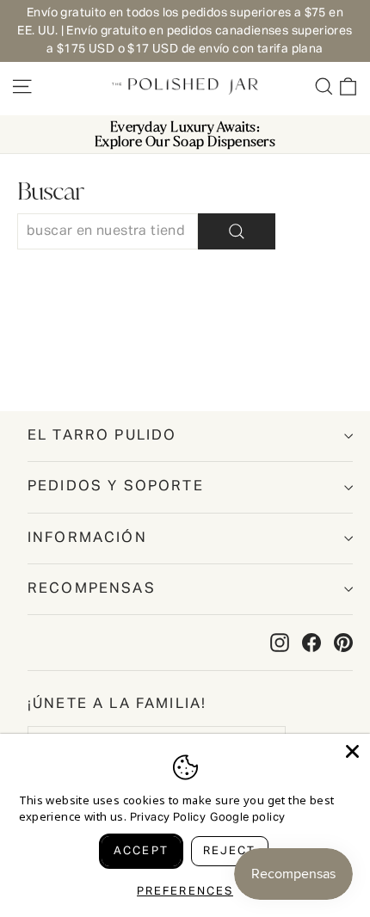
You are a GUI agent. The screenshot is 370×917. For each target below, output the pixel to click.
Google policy (247, 817)
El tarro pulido (102, 435)
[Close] (352, 751)
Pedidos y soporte (116, 486)
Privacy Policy (168, 817)
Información (87, 538)
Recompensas (92, 589)
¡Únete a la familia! (117, 704)
